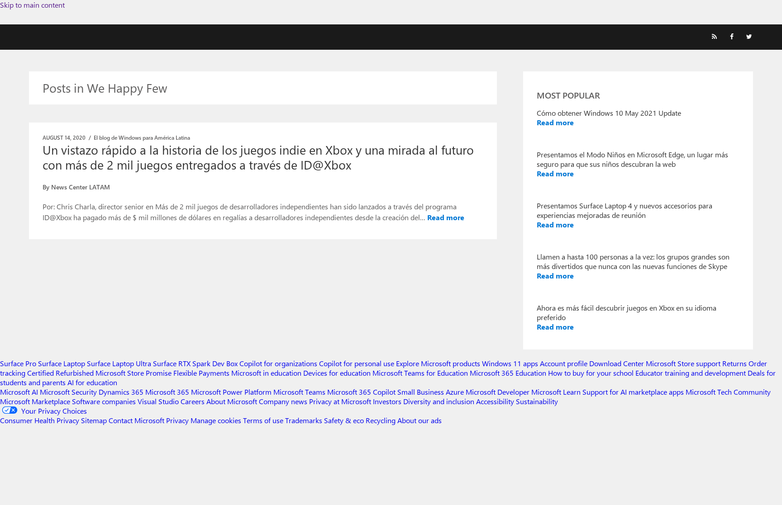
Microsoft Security (68, 391)
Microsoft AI (19, 391)
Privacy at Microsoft (340, 401)
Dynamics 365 (121, 391)
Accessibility (495, 401)
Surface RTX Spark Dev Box (195, 363)
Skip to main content (32, 4)
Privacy (178, 420)
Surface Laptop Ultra (119, 363)
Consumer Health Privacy (39, 420)
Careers (193, 401)
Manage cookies (216, 420)
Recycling (381, 420)
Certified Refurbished (60, 373)
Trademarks (303, 420)
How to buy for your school (591, 373)
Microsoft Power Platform (231, 391)
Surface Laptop (61, 363)
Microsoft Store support (683, 363)
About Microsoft (231, 401)
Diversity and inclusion (438, 401)
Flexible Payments (201, 373)
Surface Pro (18, 363)
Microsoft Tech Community (728, 391)
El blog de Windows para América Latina (142, 137)
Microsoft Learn (556, 391)
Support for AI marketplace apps (633, 391)
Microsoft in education (266, 373)
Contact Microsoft (136, 420)
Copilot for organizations (278, 363)
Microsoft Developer (497, 391)
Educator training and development (690, 373)
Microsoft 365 (167, 391)
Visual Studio (158, 401)
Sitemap (94, 420)
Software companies (104, 401)
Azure (455, 391)
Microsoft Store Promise (133, 373)
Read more (445, 217)
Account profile (563, 363)
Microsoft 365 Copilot (361, 391)
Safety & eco (344, 420)
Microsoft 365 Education (508, 373)
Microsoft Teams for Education (420, 373)
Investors (387, 401)
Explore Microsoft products (438, 363)
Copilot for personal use (356, 363)
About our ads (419, 420)
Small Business (420, 391)
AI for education (92, 382)
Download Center (616, 363)
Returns (734, 363)
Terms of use (263, 420)
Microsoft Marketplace (35, 401)
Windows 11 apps (510, 363)
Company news (283, 401)
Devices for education (337, 373)
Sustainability (537, 401)
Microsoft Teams (299, 391)
